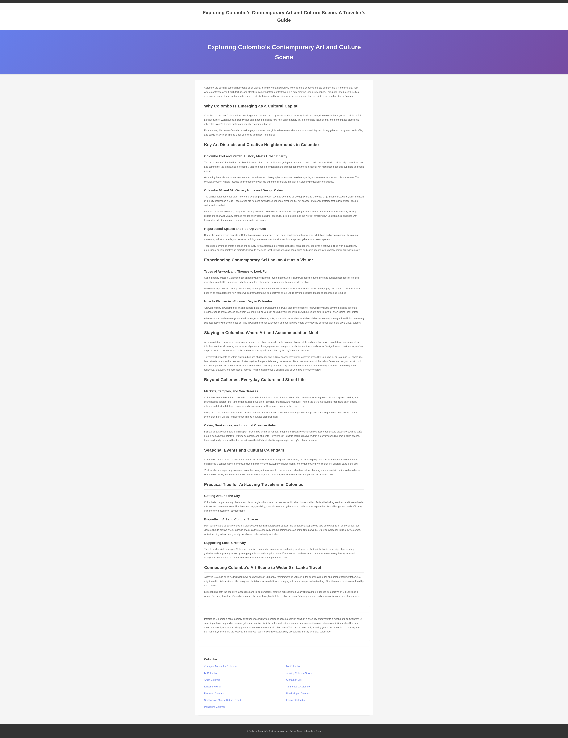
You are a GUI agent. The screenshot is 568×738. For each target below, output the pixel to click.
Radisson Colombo (214, 693)
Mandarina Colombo (215, 707)
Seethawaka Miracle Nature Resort (222, 700)
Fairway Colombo (295, 700)
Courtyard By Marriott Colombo (220, 666)
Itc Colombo (210, 673)
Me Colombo (293, 666)
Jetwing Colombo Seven (299, 673)
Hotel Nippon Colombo (298, 693)
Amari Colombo (212, 680)
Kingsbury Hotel (212, 686)
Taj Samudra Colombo (298, 686)
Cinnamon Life (294, 680)
